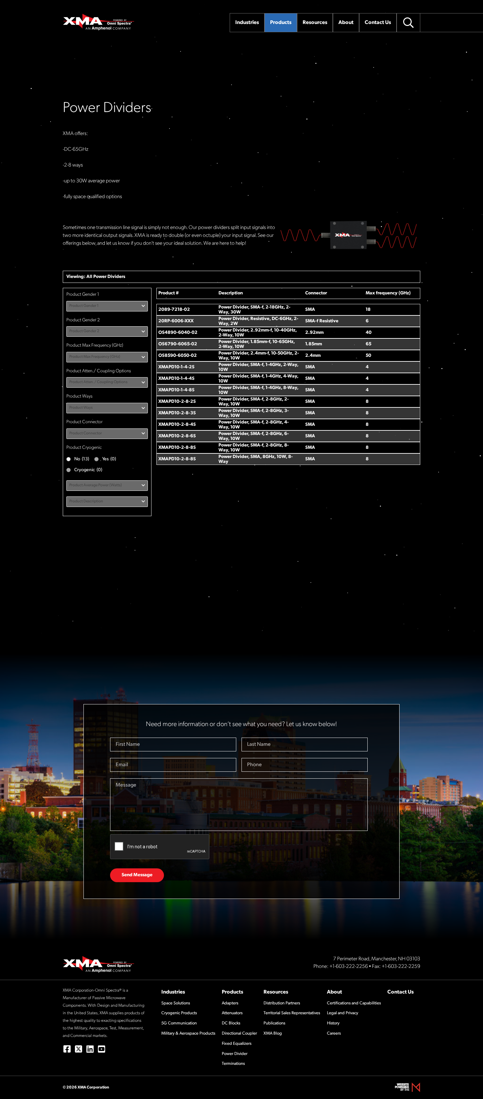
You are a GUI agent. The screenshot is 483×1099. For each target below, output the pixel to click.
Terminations (233, 1064)
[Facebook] (67, 1049)
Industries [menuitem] (247, 22)
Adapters (230, 1003)
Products (232, 992)
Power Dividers (109, 276)
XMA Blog (273, 1033)
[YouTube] (101, 1049)
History (333, 1023)
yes (109, 459)
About (334, 992)
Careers (334, 1033)
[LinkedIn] (90, 1049)
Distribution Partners (282, 1003)
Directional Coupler (239, 1033)
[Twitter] (78, 1049)
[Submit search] (408, 22)
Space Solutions (175, 1003)
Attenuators (232, 1013)
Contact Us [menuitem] (378, 22)
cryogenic (88, 470)
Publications (274, 1023)
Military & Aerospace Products (188, 1033)
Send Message (137, 875)
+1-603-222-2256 (349, 966)
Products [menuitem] (280, 22)
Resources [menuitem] (315, 22)
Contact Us (400, 992)
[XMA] (99, 22)
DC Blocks (231, 1023)
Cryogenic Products (179, 1013)
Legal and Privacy (342, 1013)
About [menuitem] (346, 22)
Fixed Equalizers (236, 1044)
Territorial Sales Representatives (292, 1013)
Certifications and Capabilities (354, 1003)
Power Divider (234, 1054)
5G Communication (179, 1023)
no (81, 459)
